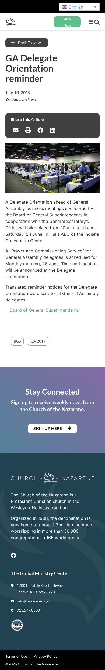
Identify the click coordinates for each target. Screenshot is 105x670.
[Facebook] (13, 555)
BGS (17, 341)
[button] (91, 22)
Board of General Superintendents (44, 310)
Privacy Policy (45, 656)
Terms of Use (16, 656)
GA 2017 (38, 341)
